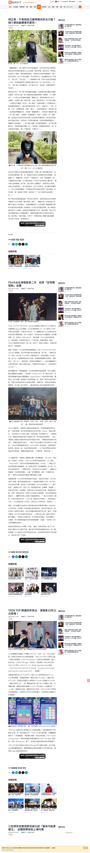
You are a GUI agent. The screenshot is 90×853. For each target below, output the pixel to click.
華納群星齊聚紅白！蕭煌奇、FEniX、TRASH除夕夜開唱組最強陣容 (32, 578)
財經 (65, 7)
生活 (49, 7)
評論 (27, 7)
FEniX (13, 552)
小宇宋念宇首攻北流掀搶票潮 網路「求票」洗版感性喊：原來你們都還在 (73, 33)
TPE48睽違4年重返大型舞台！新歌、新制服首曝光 (16, 809)
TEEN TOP (14, 768)
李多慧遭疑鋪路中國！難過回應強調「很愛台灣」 (73, 25)
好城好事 (44, 7)
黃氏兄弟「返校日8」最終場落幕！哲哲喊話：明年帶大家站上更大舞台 (48, 810)
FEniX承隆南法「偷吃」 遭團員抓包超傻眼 (32, 593)
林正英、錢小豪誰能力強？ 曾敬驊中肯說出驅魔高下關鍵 (32, 265)
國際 (31, 7)
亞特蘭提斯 (19, 552)
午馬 (18, 239)
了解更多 (53, 848)
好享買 (80, 1)
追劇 (58, 1)
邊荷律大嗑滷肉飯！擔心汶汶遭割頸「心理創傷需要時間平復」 (73, 60)
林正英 (13, 239)
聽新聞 (10, 28)
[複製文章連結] (26, 244)
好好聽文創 (65, 1)
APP (53, 1)
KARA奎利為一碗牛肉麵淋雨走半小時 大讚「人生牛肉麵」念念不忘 (73, 46)
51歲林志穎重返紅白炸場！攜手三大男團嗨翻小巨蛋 (48, 578)
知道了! (85, 847)
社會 (61, 7)
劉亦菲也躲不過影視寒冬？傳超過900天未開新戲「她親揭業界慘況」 (73, 53)
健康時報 (73, 1)
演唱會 (20, 768)
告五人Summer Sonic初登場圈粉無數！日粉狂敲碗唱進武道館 (32, 794)
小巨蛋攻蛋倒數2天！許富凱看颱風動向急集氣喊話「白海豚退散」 (48, 794)
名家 (57, 7)
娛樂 (39, 7)
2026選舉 (15, 7)
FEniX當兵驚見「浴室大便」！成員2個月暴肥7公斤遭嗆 (16, 578)
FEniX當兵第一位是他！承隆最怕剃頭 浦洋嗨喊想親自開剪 (16, 593)
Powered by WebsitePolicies (7, 849)
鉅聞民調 (22, 7)
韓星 (24, 768)
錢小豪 (22, 239)
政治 (10, 7)
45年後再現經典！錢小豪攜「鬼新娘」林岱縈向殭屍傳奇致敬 (15, 266)
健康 (53, 7)
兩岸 (35, 7)
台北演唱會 (25, 552)
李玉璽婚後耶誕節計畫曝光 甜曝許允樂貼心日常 (48, 593)
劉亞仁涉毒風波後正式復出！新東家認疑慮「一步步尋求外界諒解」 (73, 39)
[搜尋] (80, 7)
